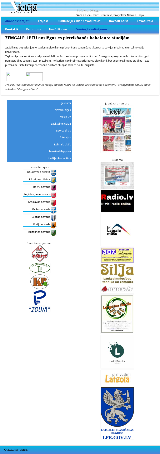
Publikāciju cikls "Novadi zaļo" (79, 21)
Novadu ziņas (63, 110)
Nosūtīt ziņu (58, 29)
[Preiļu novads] (39, 227)
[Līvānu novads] (39, 212)
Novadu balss (118, 21)
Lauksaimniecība (61, 123)
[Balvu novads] (39, 190)
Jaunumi (66, 103)
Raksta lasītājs (62, 144)
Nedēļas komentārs (59, 158)
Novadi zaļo (144, 21)
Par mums (33, 29)
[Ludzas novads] (39, 220)
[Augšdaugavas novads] (39, 197)
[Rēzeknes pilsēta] (39, 182)
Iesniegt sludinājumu (91, 29)
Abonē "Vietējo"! (17, 21)
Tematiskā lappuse (60, 151)
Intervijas (65, 137)
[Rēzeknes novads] (39, 235)
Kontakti (11, 29)
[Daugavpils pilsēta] (39, 175)
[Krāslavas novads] (39, 205)
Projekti (43, 21)
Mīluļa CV (65, 116)
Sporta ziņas (63, 130)
